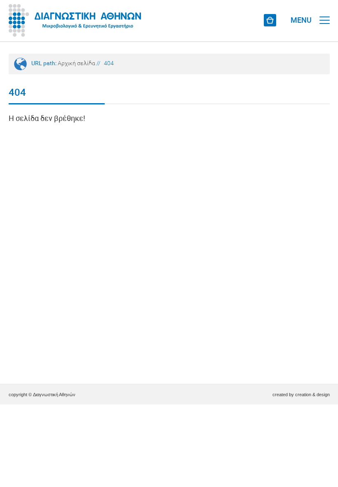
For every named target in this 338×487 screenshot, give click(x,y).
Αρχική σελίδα (76, 64)
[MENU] (324, 12)
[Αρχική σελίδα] (75, 20)
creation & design (312, 394)
